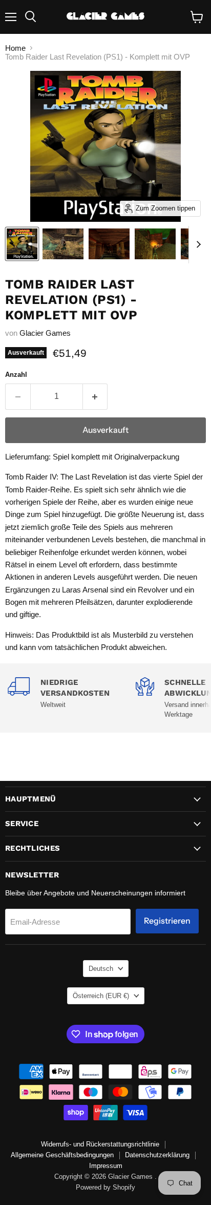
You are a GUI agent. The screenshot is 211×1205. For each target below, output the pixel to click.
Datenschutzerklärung (157, 1155)
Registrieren (167, 921)
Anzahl (16, 374)
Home (15, 48)
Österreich (101, 996)
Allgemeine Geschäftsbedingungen (62, 1155)
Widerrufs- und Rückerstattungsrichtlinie (100, 1144)
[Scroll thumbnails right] (196, 245)
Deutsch (101, 968)
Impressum (105, 1166)
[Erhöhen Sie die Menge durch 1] (95, 396)
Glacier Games (45, 333)
